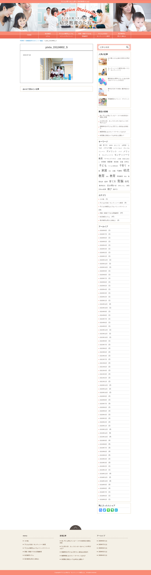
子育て (123, 165)
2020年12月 (104, 385)
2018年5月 (103, 499)
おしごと (117, 145)
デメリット (112, 151)
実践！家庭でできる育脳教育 (109, 213)
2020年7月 (103, 403)
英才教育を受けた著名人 (108, 220)
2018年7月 (103, 492)
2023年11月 (103, 333)
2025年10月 (104, 267)
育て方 (112, 181)
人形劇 (119, 158)
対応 (110, 171)
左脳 (113, 171)
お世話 (124, 145)
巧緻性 (119, 171)
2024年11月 (103, 304)
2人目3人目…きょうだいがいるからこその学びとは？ (114, 122)
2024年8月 (103, 315)
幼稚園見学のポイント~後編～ (35, 40)
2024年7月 (103, 319)
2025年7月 (103, 278)
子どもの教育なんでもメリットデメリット (113, 206)
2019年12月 (104, 429)
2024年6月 (103, 322)
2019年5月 (103, 455)
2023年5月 (103, 352)
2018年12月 (104, 473)
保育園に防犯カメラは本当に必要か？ (112, 135)
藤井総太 (102, 185)
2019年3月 (103, 462)
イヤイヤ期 (107, 148)
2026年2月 (103, 252)
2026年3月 (103, 249)
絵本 (106, 181)
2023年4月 (103, 356)
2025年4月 (103, 289)
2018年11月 (103, 477)
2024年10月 (104, 308)
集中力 (115, 189)
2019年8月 (103, 444)
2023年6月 (103, 348)
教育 (112, 175)
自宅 (127, 181)
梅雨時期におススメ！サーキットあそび (113, 132)
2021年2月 (103, 378)
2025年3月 (103, 293)
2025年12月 (104, 260)
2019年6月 (103, 451)
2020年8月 (103, 400)
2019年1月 (103, 470)
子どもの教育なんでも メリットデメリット (66, 35)
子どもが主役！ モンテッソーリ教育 (103, 35)
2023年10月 (104, 337)
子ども (103, 165)
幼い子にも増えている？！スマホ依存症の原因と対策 (114, 116)
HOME (29, 35)
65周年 (111, 145)
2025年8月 (103, 275)
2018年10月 (104, 481)
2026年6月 (103, 238)
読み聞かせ (112, 185)
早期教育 (120, 176)
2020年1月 (103, 426)
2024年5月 (103, 326)
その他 (102, 199)
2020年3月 (103, 418)
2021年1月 (103, 381)
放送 (107, 176)
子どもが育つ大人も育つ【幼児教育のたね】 (75, 1)
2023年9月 (103, 341)
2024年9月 (103, 311)
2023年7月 (103, 344)
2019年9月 (103, 440)
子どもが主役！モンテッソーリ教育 (111, 203)
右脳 (121, 162)
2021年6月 (103, 363)
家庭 (104, 170)
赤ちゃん (121, 185)
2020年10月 (104, 392)
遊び (109, 189)
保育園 (103, 162)
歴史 (125, 176)
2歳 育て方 (103, 145)
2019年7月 (103, 448)
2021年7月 (103, 359)
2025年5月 (103, 286)
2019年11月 (103, 433)
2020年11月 (103, 389)
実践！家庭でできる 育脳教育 (84, 35)
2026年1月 (103, 256)
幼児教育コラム (105, 217)
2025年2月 (103, 297)
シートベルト (117, 148)
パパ (120, 151)
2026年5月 (103, 241)
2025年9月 (103, 271)
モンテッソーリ (107, 155)
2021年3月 (103, 374)
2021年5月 (103, 367)
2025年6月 (103, 282)
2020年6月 (103, 407)
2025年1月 (103, 300)
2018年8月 (103, 488)
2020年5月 (103, 411)
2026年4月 (103, 245)
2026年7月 (103, 234)
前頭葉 (116, 162)
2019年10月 (104, 437)
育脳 (120, 181)
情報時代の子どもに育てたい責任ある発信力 (114, 127)
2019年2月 (103, 466)
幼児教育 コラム (48, 35)
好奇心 (126, 162)
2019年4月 (103, 459)
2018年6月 (103, 496)
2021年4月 (103, 370)
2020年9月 (103, 396)
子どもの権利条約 (113, 166)
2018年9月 (103, 484)
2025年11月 (103, 263)
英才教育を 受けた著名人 (121, 35)
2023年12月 (104, 330)
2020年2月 (103, 422)
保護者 (109, 162)
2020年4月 (103, 414)
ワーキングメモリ (110, 159)
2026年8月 (103, 230)
